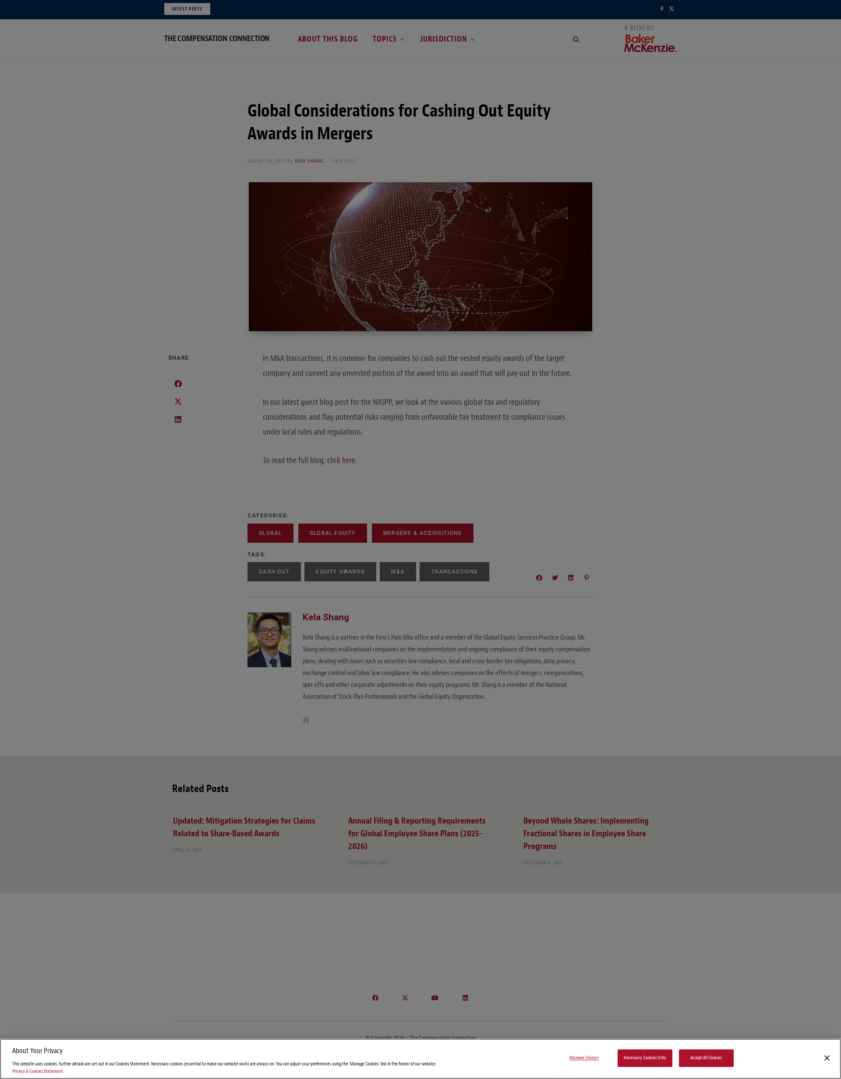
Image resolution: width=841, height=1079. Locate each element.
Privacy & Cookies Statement (37, 1071)
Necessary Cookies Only (645, 1058)
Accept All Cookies (706, 1058)
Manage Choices (584, 1058)
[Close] (827, 1058)
